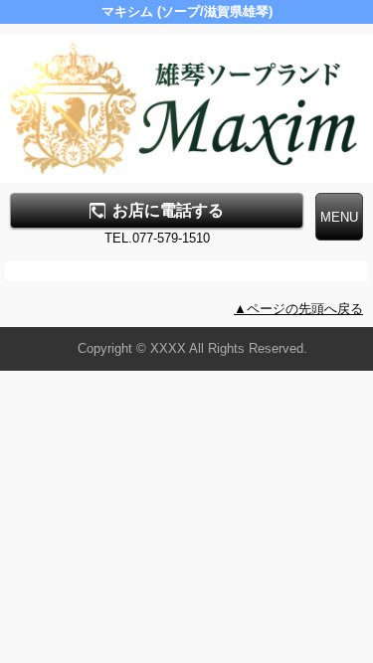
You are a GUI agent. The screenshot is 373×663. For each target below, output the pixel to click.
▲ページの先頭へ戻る (298, 308)
